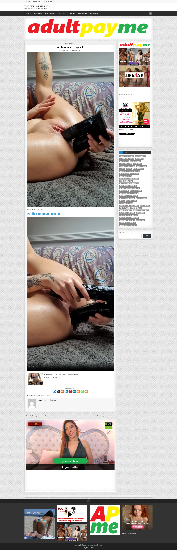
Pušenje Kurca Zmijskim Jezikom (128, 196)
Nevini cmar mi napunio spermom (129, 174)
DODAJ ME (28, 13)
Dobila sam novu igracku (70, 47)
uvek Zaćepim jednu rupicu (127, 208)
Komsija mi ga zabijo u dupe (127, 166)
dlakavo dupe (139, 159)
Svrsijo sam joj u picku (126, 203)
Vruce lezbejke (140, 213)
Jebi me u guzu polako (126, 164)
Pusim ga (135, 193)
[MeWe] (74, 391)
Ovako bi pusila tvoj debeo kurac (129, 179)
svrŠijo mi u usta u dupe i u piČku (129, 206)
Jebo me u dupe (138, 164)
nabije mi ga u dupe (138, 169)
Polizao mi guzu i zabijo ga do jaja (129, 183)
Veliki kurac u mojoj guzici (140, 210)
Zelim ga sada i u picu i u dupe (128, 225)
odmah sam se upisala (126, 176)
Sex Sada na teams (141, 198)
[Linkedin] (66, 391)
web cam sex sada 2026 (37, 5)
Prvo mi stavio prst (125, 193)
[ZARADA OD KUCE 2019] (72, 523)
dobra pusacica (124, 161)
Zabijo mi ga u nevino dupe (127, 220)
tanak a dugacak (144, 206)
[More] (86, 391)
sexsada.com (64, 50)
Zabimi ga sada (140, 220)
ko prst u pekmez (142, 166)
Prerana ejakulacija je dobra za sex (129, 188)
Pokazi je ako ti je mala (126, 181)
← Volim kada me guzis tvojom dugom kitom (39, 416)
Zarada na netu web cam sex (127, 223)
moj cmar (128, 169)
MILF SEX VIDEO (38, 13)
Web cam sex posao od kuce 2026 (129, 218)
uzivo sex (139, 208)
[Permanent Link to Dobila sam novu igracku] (70, 129)
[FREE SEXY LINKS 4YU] (134, 86)
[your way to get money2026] (105, 534)
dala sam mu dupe (140, 156)
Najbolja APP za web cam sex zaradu (130, 171)
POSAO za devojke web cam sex (128, 186)
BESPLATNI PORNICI (50, 13)
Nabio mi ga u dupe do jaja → (106, 416)
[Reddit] (62, 391)
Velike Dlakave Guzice (125, 210)
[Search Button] (88, 500)
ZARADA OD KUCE (62, 13)
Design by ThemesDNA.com (89, 548)
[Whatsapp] (82, 391)
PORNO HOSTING (82, 13)
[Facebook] (54, 391)
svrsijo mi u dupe (131, 201)
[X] (58, 391)
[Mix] (78, 391)
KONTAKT (49, 1)
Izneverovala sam (135, 161)
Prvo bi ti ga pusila (135, 191)
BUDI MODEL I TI (38, 1)
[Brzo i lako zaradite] (39, 538)
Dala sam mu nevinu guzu (127, 159)
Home (28, 1)
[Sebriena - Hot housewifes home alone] (70, 379)
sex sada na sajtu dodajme (127, 198)
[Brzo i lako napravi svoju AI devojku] (134, 65)
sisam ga (122, 201)
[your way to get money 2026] (88, 37)
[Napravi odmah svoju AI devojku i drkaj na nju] (137, 529)
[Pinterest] (70, 391)
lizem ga (122, 169)
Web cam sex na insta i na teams (128, 215)
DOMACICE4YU (70, 43)
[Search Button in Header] (150, 13)
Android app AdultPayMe (126, 156)
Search (121, 232)
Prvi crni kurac (124, 191)
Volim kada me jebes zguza (127, 213)
